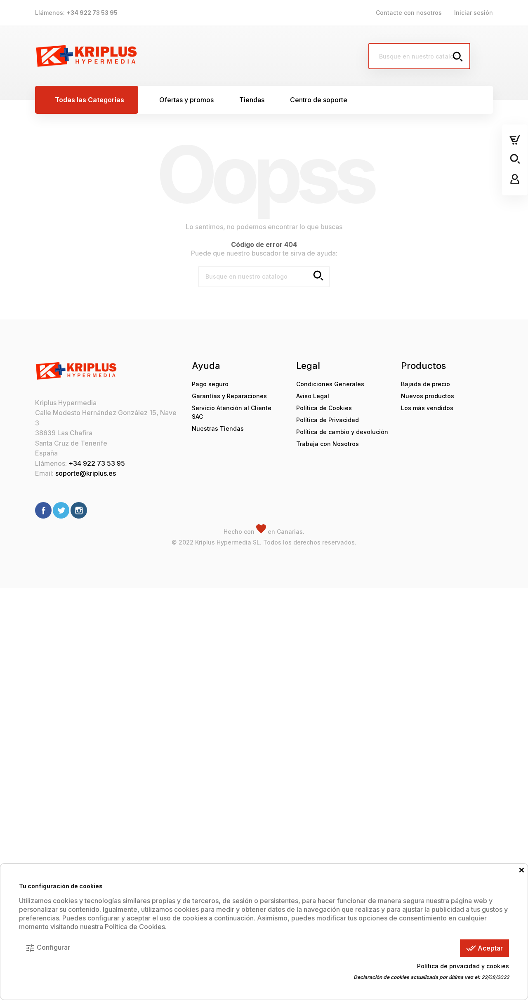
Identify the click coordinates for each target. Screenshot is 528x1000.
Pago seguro (210, 383)
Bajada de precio (425, 383)
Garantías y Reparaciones (229, 395)
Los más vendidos (427, 407)
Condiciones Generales (330, 383)
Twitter (61, 510)
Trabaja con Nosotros (327, 443)
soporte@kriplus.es (85, 473)
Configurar (47, 948)
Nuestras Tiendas (218, 428)
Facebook (43, 510)
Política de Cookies (324, 407)
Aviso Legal (312, 395)
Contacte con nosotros (409, 12)
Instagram (79, 510)
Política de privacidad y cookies (463, 965)
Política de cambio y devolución (342, 431)
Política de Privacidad (327, 419)
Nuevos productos (427, 395)
